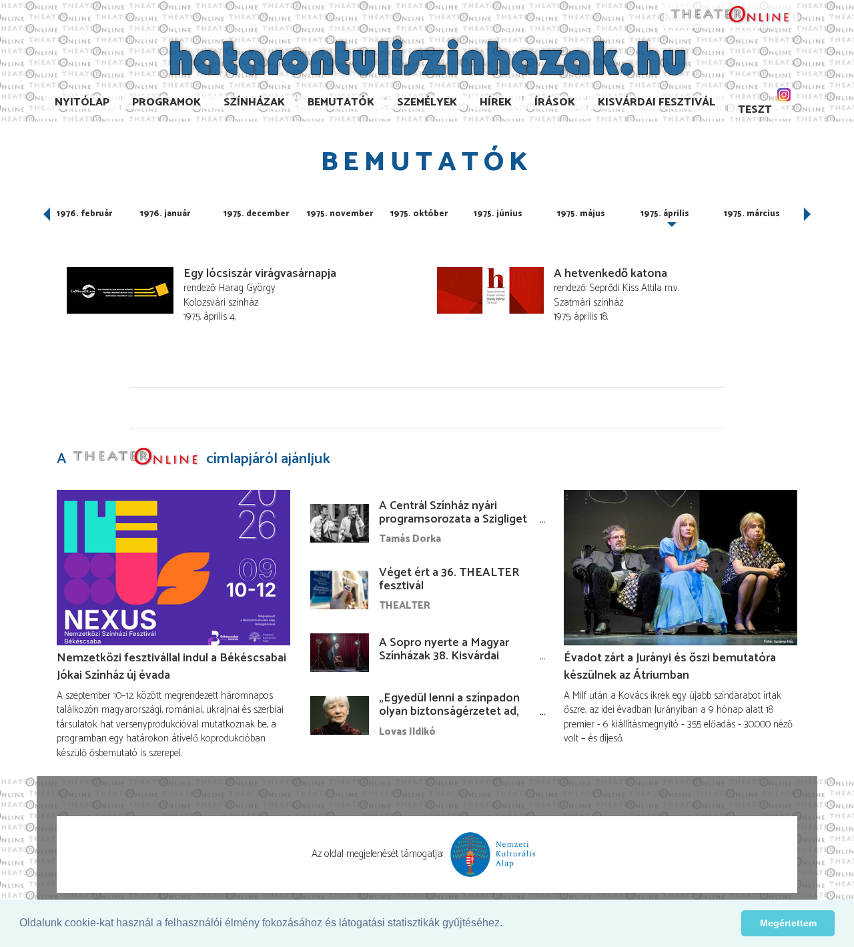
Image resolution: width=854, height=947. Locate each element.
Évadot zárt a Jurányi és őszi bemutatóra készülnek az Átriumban (670, 666)
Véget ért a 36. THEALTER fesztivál (449, 579)
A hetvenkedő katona (610, 274)
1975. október (419, 214)
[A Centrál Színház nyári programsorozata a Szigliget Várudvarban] (339, 523)
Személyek (427, 102)
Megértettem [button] (788, 923)
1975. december (256, 214)
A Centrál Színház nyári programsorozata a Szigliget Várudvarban (453, 519)
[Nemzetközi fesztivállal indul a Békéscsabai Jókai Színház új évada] (173, 567)
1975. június (498, 214)
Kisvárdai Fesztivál (656, 102)
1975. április (664, 214)
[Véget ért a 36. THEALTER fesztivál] (339, 590)
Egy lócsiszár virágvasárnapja (259, 274)
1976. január (165, 214)
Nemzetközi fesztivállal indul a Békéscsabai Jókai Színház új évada (171, 666)
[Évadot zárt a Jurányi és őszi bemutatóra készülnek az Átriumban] (680, 567)
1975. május (581, 214)
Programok (166, 102)
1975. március (752, 214)
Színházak (254, 102)
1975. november (340, 214)
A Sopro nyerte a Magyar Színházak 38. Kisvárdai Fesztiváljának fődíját (444, 656)
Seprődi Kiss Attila (625, 288)
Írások (554, 102)
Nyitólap (82, 102)
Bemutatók (341, 102)
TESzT (755, 110)
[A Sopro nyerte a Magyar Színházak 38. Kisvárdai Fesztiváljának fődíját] (339, 652)
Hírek (496, 102)
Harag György (247, 288)
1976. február (84, 214)
